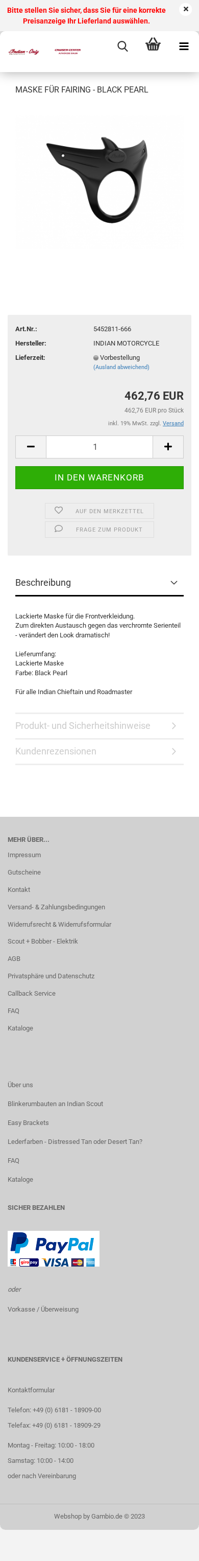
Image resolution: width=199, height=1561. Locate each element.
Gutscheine (24, 872)
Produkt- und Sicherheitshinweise (83, 725)
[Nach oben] (171, 1545)
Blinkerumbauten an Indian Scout (55, 1104)
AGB (14, 958)
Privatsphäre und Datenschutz (51, 976)
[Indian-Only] (41, 51)
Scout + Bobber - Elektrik (43, 941)
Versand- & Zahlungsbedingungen (56, 907)
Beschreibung (43, 582)
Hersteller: (30, 343)
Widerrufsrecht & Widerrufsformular (59, 924)
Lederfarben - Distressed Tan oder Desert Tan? (75, 1141)
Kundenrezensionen (55, 751)
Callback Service (32, 993)
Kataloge (20, 1028)
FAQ (13, 1011)
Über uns (20, 1085)
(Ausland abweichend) (121, 367)
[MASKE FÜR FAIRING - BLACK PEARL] (99, 181)
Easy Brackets (28, 1123)
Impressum (24, 855)
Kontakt (19, 889)
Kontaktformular (31, 1390)
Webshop (68, 1516)
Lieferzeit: (30, 357)
